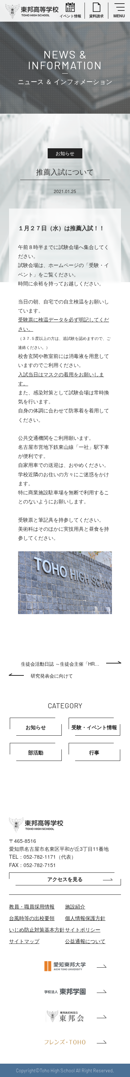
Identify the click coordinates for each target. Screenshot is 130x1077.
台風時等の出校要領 (32, 917)
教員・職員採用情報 (32, 906)
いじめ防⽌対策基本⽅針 (37, 929)
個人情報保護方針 (85, 917)
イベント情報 (70, 15)
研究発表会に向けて (52, 675)
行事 (94, 752)
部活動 (35, 752)
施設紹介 (75, 906)
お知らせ (36, 727)
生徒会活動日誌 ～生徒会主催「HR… (60, 663)
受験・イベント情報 (94, 727)
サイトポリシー (82, 929)
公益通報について (85, 941)
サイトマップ (24, 941)
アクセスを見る (65, 879)
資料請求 (96, 15)
